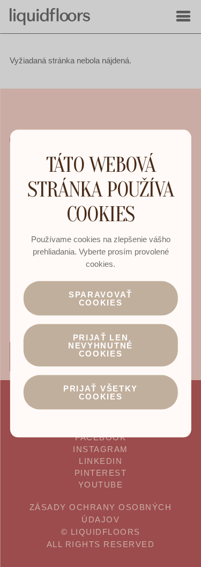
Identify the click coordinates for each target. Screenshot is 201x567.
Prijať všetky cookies (100, 392)
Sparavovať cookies (100, 298)
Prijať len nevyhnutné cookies (100, 345)
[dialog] (100, 284)
